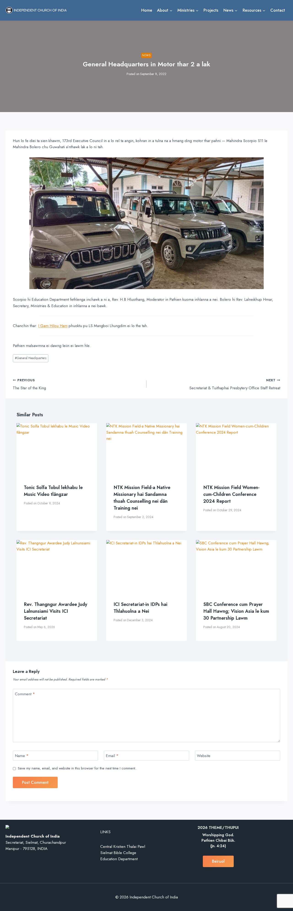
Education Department (119, 859)
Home (146, 10)
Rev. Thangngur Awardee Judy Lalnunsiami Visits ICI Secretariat (55, 611)
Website (203, 755)
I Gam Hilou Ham (53, 325)
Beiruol (218, 861)
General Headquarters (30, 358)
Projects (210, 10)
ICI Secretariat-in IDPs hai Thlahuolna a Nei (140, 608)
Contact (277, 10)
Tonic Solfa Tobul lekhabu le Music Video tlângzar (53, 491)
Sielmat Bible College (118, 852)
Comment (25, 694)
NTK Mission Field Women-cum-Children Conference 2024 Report (231, 494)
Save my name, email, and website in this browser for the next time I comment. (77, 768)
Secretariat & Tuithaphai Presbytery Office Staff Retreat (234, 384)
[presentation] (56, 450)
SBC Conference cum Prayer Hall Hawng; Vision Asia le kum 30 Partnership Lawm (236, 611)
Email (112, 755)
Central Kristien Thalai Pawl (122, 846)
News (146, 55)
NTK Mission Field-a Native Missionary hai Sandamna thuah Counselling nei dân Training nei (142, 497)
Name (22, 755)
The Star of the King (29, 384)
